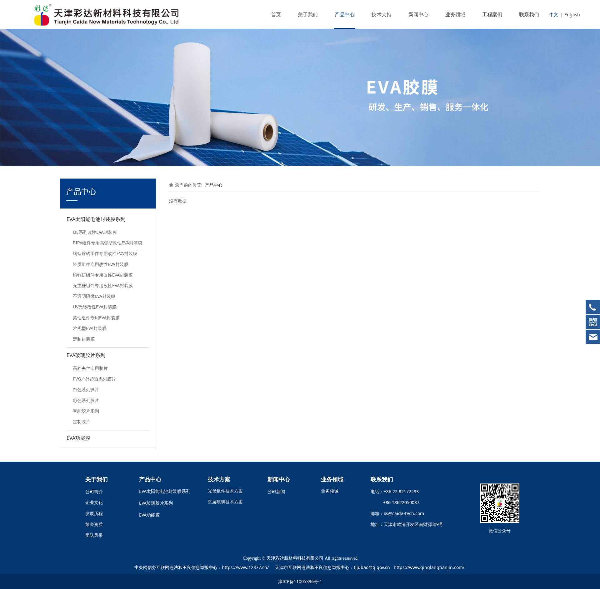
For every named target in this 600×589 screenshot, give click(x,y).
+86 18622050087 (398, 502)
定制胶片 (81, 422)
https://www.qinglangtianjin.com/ (429, 567)
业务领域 (455, 14)
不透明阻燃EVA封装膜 (94, 296)
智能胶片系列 (86, 411)
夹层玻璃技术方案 (225, 502)
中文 (553, 14)
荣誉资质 (94, 524)
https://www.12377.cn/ (245, 567)
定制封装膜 (84, 339)
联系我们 (529, 14)
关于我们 (308, 14)
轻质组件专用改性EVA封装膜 (100, 264)
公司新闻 (276, 491)
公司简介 (94, 491)
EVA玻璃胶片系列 (86, 355)
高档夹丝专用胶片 (90, 368)
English (572, 14)
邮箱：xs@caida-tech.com (397, 513)
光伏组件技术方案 (225, 491)
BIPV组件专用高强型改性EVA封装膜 (107, 243)
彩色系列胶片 (86, 400)
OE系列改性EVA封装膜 (95, 232)
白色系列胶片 (86, 389)
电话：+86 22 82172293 (395, 491)
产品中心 (345, 14)
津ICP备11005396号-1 (300, 581)
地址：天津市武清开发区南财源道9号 (407, 524)
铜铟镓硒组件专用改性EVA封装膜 (105, 253)
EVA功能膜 (78, 437)
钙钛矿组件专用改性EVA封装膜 (103, 275)
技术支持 (382, 14)
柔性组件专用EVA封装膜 (96, 318)
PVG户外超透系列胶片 (94, 379)
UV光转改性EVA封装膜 (95, 307)
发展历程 (94, 513)
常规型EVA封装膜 (90, 328)
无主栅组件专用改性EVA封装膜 (103, 285)
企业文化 (94, 502)
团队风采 (94, 535)
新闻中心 (418, 14)
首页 (276, 14)
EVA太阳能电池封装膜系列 (96, 219)
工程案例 (492, 14)
